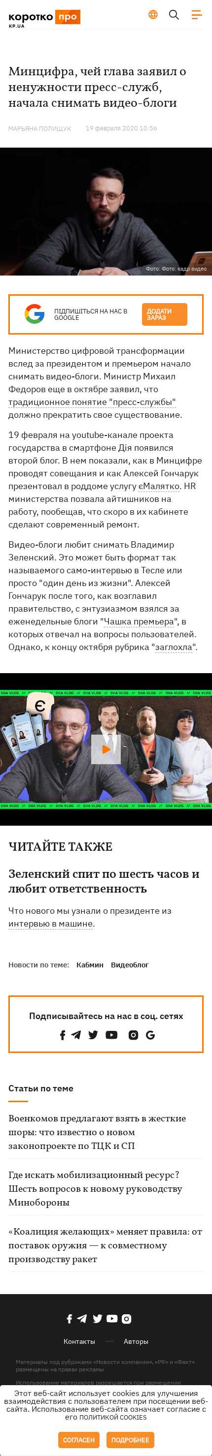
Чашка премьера (139, 621)
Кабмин (90, 964)
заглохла (173, 646)
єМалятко (159, 486)
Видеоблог (130, 964)
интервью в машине (50, 923)
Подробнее (130, 1440)
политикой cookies (113, 1417)
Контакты (79, 1341)
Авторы (136, 1341)
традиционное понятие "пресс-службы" (92, 401)
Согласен (79, 1440)
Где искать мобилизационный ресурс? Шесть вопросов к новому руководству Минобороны (95, 1189)
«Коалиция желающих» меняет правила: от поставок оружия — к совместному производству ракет (105, 1246)
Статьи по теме (40, 1088)
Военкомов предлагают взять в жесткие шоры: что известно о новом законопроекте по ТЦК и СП (97, 1132)
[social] (62, 1035)
